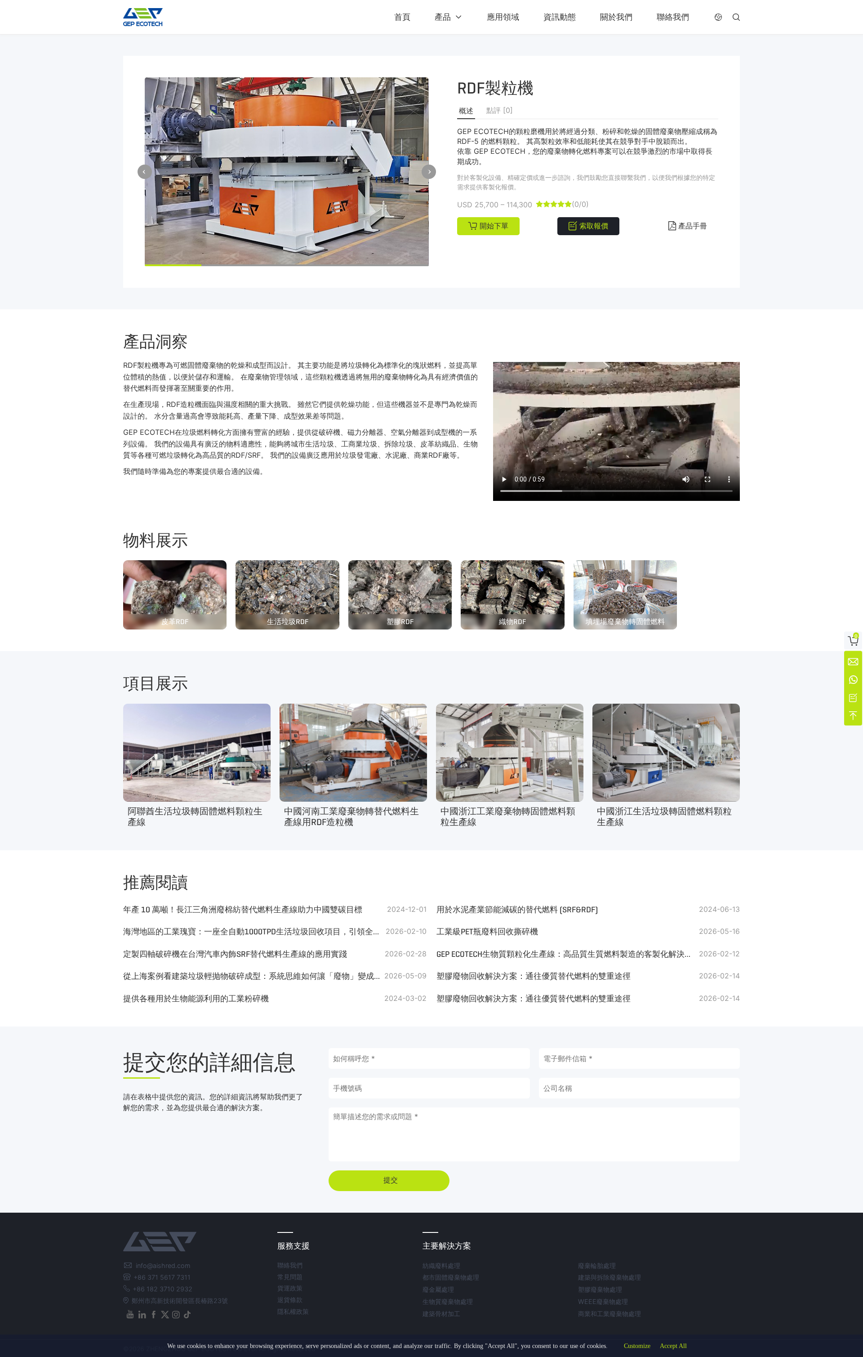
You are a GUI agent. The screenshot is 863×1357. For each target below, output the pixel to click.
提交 (390, 1180)
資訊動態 (559, 17)
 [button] (736, 17)
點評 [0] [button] (499, 110)
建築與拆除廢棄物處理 (609, 1277)
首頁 (402, 17)
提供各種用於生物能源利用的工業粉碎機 (196, 999)
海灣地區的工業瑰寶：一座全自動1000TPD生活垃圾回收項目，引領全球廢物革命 (252, 932)
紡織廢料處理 (441, 1265)
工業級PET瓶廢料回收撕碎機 (487, 932)
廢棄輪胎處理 (597, 1265)
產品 (443, 17)
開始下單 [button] (494, 226)
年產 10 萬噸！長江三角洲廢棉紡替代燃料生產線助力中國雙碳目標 (242, 910)
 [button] (429, 172)
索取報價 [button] (593, 226)
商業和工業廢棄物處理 (609, 1313)
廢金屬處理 (438, 1289)
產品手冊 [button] (692, 226)
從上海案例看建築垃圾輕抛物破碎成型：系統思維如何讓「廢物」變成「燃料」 (252, 976)
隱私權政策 (293, 1311)
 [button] (145, 172)
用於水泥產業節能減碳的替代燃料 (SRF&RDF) (517, 910)
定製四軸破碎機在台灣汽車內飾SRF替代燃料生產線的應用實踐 (235, 954)
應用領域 (503, 17)
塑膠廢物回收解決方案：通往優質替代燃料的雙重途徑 (533, 976)
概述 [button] (466, 111)
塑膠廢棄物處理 (600, 1289)
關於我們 (616, 17)
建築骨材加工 (441, 1313)
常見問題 (289, 1277)
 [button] (718, 17)
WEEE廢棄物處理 (603, 1301)
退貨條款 (289, 1299)
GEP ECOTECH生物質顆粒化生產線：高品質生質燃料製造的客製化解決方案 (565, 954)
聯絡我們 (673, 17)
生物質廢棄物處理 (448, 1301)
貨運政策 (289, 1288)
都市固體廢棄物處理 (451, 1277)
